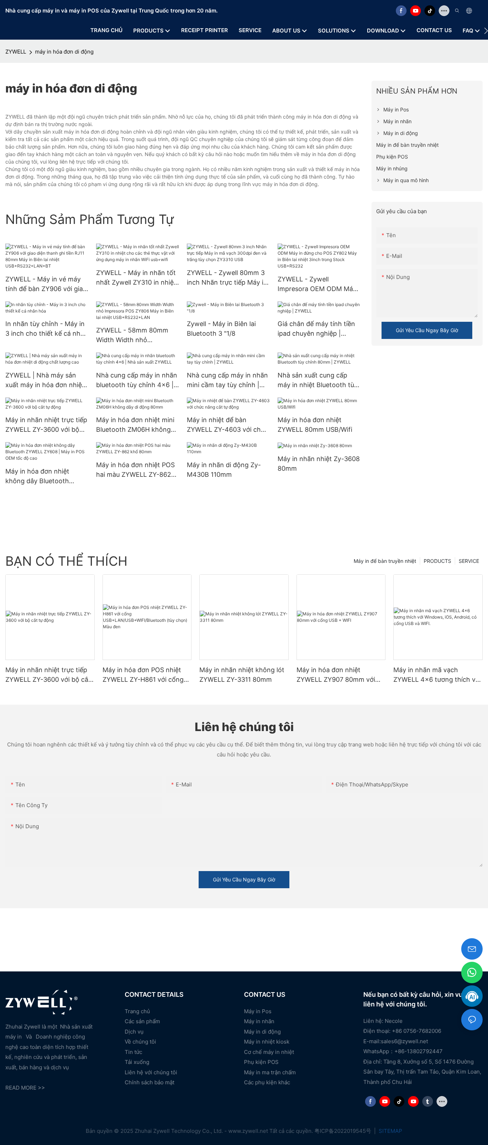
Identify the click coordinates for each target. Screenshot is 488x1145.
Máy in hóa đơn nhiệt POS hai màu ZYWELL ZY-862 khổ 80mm (135, 470)
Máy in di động (262, 1031)
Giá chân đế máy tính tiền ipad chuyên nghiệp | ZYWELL (316, 329)
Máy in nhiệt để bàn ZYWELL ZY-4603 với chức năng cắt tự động (227, 425)
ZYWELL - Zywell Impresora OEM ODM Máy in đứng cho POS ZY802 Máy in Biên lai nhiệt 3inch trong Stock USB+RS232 (317, 284)
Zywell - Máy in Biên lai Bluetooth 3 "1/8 (221, 328)
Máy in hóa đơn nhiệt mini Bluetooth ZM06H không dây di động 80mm (135, 425)
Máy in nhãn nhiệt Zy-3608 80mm (319, 463)
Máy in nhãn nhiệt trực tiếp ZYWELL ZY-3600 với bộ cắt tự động (46, 425)
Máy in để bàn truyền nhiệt (385, 561)
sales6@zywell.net (404, 1041)
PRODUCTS (437, 561)
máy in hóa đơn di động (64, 51)
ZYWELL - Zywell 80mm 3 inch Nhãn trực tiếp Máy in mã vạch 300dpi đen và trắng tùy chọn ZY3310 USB (227, 278)
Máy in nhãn (259, 1021)
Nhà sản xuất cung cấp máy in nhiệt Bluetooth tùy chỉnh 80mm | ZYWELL (318, 380)
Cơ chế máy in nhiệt (269, 1052)
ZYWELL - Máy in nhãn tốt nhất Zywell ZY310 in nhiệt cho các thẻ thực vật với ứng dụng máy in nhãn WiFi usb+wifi (137, 278)
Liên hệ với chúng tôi (151, 1072)
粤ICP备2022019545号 (343, 1131)
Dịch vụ (134, 1031)
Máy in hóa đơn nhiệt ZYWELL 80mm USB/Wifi (315, 424)
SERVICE (469, 561)
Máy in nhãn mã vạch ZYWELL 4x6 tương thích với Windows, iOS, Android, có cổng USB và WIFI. (437, 675)
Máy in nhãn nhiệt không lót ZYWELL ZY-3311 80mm (241, 674)
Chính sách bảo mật (149, 1082)
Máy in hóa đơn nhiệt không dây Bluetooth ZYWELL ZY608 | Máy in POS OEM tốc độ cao (41, 477)
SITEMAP (389, 1131)
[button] (486, 31)
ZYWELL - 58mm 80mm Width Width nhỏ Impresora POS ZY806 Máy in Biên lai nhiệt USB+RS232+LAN (137, 335)
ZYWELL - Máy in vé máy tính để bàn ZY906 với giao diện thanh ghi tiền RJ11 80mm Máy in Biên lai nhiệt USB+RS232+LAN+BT (46, 284)
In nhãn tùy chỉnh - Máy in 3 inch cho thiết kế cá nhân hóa (46, 329)
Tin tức (133, 1052)
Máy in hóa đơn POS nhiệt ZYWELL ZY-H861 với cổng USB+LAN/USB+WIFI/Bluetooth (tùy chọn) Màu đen (147, 675)
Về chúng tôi (140, 1041)
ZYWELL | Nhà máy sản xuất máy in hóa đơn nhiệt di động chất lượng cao (44, 380)
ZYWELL (15, 51)
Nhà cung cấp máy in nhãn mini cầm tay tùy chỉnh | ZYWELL (227, 380)
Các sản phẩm (142, 1021)
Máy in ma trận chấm (270, 1072)
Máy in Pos (258, 1011)
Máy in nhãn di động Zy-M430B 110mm (224, 469)
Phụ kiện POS (261, 1062)
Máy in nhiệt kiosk (266, 1041)
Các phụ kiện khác (267, 1082)
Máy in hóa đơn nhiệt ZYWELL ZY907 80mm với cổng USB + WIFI (336, 675)
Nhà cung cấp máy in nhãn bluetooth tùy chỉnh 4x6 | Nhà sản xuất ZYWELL (136, 380)
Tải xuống (137, 1062)
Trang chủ (137, 1011)
